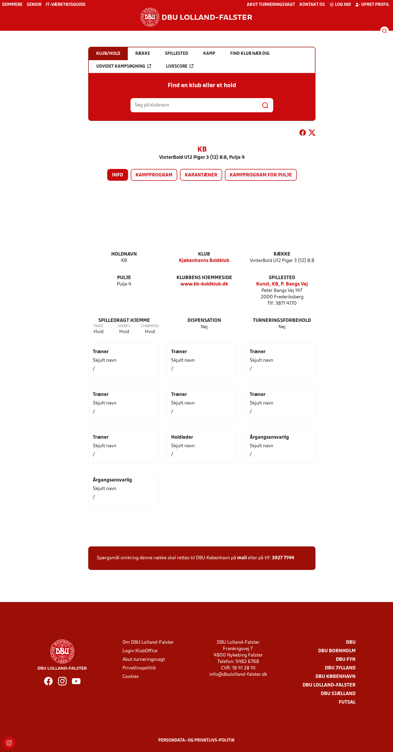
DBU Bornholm (337, 651)
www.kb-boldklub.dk (204, 284)
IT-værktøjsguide (66, 5)
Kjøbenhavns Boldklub (204, 261)
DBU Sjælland (338, 694)
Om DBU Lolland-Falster (148, 642)
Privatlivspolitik (139, 668)
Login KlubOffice (139, 651)
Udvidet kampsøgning (120, 66)
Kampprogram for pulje (261, 175)
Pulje (124, 278)
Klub (204, 254)
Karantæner (201, 175)
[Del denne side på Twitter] (312, 133)
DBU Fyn (346, 659)
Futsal (347, 702)
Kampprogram (154, 175)
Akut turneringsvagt (271, 5)
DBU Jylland (340, 668)
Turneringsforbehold (282, 320)
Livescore (176, 66)
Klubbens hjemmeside (204, 278)
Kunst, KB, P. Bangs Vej (282, 284)
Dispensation (204, 320)
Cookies (130, 676)
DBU (351, 642)
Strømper (150, 326)
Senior (34, 5)
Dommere (12, 5)
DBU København (335, 676)
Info (117, 175)
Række (281, 254)
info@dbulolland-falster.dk (238, 674)
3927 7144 (283, 558)
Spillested (282, 278)
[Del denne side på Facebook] (302, 133)
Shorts (124, 326)
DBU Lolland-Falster (329, 685)
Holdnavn (124, 254)
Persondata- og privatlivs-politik (196, 740)
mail (242, 558)
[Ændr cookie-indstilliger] (9, 742)
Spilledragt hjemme (124, 320)
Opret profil (375, 5)
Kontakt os (312, 5)
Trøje (98, 326)
